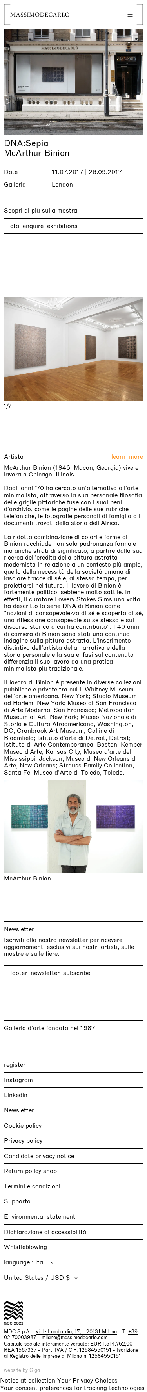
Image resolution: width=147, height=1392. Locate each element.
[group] (73, 349)
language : (19, 1262)
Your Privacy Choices (87, 1380)
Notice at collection (27, 1380)
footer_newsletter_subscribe (50, 973)
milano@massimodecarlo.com (74, 1337)
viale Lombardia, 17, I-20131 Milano (76, 1331)
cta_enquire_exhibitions (44, 226)
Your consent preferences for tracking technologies (72, 1388)
